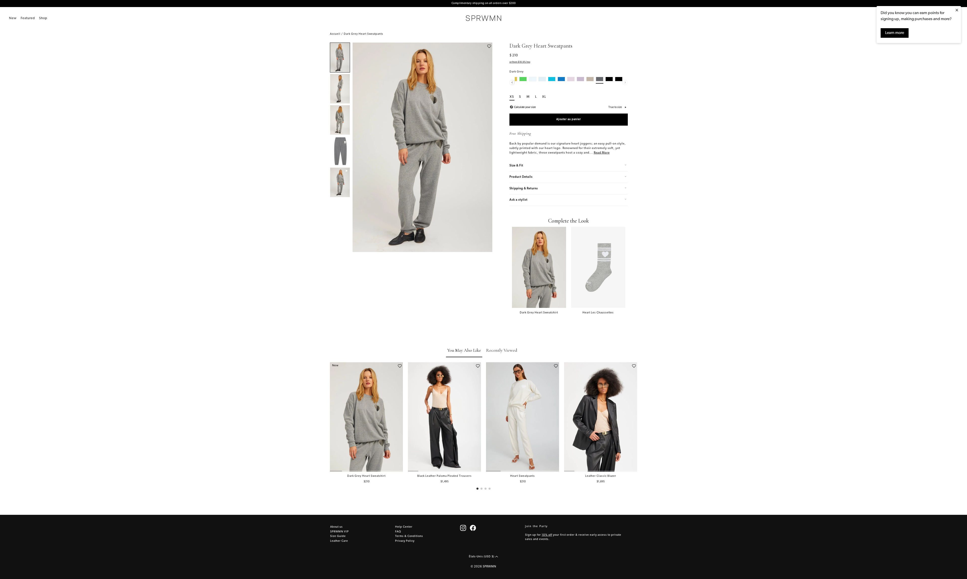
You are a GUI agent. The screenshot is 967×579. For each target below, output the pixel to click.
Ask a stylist (518, 199)
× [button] (956, 10)
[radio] (523, 80)
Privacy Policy (405, 541)
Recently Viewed (501, 350)
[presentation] (512, 82)
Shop (43, 18)
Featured (28, 18)
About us (336, 527)
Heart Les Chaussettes (598, 312)
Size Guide (338, 536)
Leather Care (339, 541)
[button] (477, 489)
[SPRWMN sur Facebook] (473, 528)
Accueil (335, 34)
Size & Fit (516, 165)
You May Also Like (464, 350)
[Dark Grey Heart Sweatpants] (340, 58)
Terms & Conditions (409, 536)
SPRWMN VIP (339, 531)
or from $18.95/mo (519, 62)
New (13, 18)
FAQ (398, 531)
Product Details (521, 176)
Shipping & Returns (523, 188)
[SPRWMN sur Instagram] (463, 528)
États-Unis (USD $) (482, 556)
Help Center (403, 527)
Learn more (894, 33)
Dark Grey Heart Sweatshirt (539, 312)
